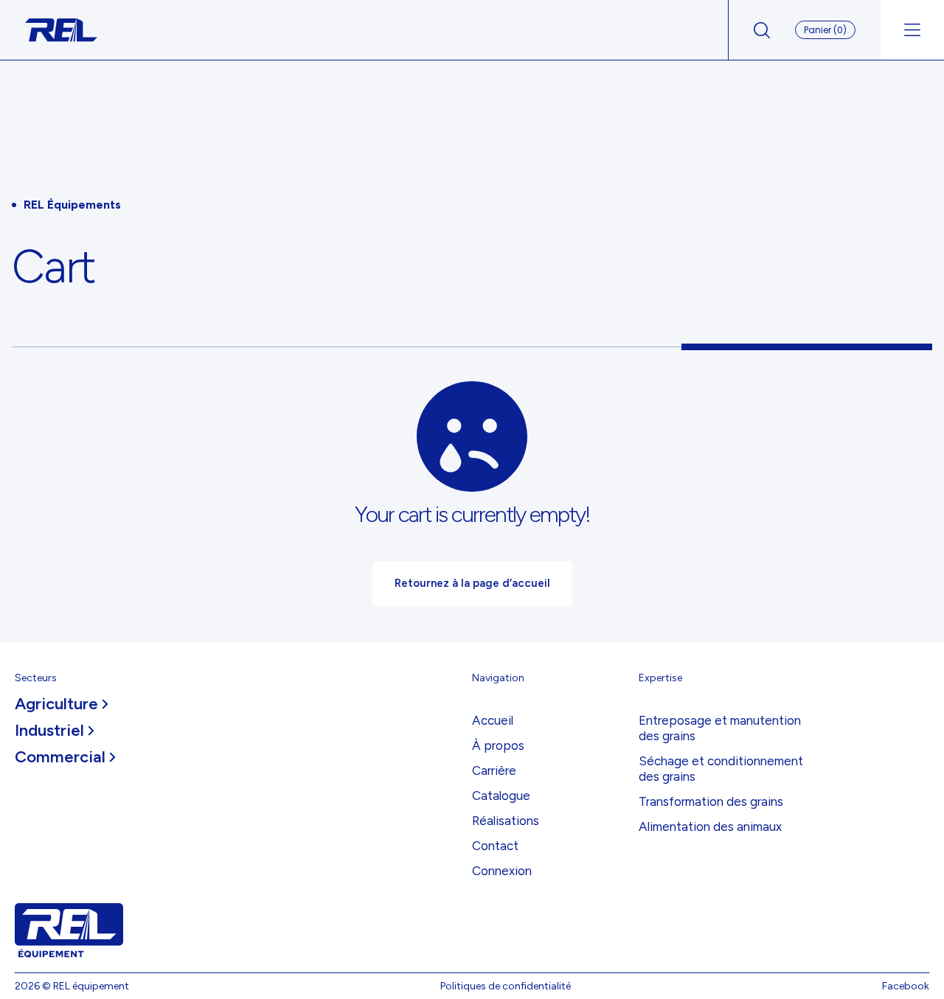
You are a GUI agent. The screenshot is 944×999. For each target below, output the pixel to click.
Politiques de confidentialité (505, 986)
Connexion (502, 870)
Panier (825, 30)
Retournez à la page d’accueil (472, 583)
